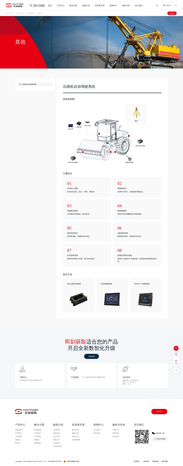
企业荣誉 (56, 443)
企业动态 (97, 430)
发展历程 (56, 433)
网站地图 (165, 461)
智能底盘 (37, 443)
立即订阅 (159, 411)
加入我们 (139, 5)
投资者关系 (100, 5)
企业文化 (56, 436)
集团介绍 (86, 5)
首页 (50, 5)
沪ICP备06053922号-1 (55, 461)
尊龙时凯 (84, 461)
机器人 (17, 443)
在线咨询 (172, 13)
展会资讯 (97, 433)
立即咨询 (91, 356)
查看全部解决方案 (73, 461)
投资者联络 (76, 440)
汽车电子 (18, 433)
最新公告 (75, 433)
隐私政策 (155, 461)
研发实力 (56, 440)
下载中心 (115, 430)
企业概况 (56, 430)
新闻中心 (113, 5)
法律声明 (146, 461)
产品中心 (60, 5)
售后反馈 (115, 433)
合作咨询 (115, 436)
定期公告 (75, 436)
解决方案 (73, 5)
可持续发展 (57, 446)
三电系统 (18, 436)
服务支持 (126, 5)
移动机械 (30, 13)
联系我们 (137, 461)
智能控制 (18, 430)
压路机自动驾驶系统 (29, 84)
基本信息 (75, 430)
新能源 (17, 440)
